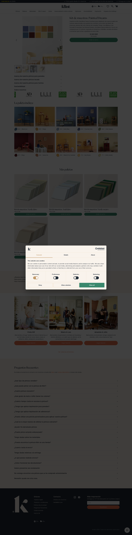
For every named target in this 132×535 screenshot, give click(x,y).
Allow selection (66, 285)
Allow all (92, 285)
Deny (40, 285)
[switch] (55, 277)
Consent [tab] (39, 255)
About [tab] (93, 255)
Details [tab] (66, 255)
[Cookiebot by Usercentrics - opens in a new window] (96, 249)
